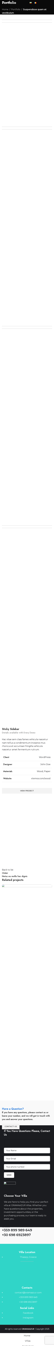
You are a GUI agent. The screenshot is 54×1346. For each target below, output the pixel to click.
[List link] (27, 1295)
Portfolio (15, 9)
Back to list (7, 870)
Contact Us (11, 1126)
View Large (49, 887)
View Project (27, 791)
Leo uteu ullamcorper (16, 1091)
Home (5, 9)
